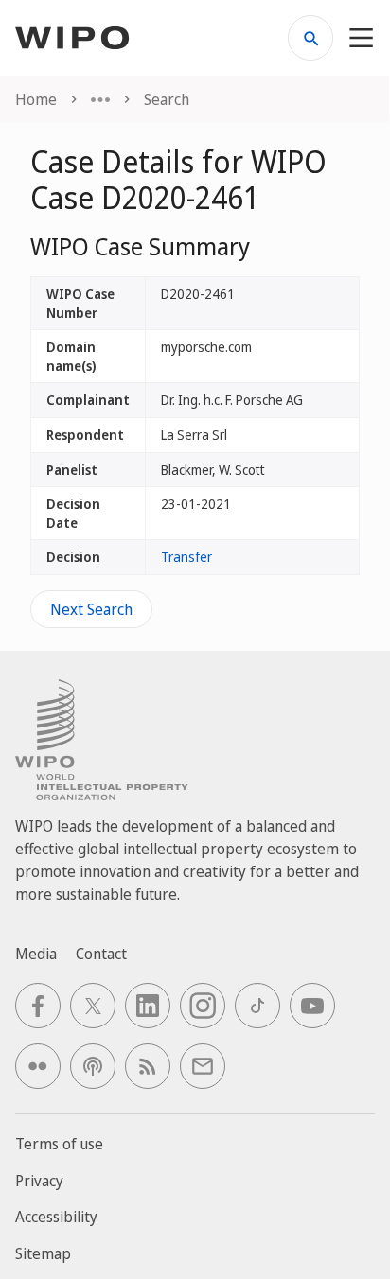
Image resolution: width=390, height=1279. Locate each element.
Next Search (91, 609)
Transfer (186, 557)
